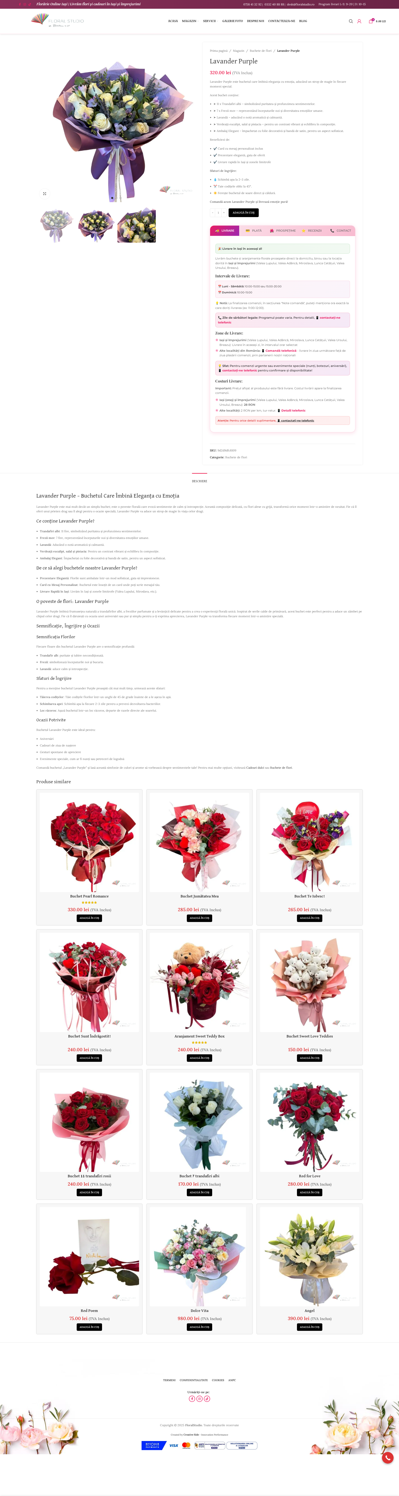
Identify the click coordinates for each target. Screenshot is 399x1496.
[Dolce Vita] (199, 1256)
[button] (89, 918)
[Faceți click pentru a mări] (44, 194)
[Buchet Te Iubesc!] (309, 842)
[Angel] (309, 1256)
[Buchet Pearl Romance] (89, 842)
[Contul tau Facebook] (19, 4)
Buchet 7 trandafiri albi (199, 1176)
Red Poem (89, 1311)
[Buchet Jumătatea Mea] (199, 842)
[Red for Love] (309, 1122)
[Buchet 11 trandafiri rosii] (89, 1122)
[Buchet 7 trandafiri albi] (199, 1122)
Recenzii (312, 231)
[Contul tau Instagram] (24, 4)
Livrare (224, 231)
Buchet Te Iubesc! (309, 896)
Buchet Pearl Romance (89, 896)
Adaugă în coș (244, 212)
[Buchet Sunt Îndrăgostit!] (89, 982)
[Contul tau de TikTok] (29, 4)
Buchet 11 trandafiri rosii (89, 1176)
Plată (254, 231)
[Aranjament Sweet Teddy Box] (199, 982)
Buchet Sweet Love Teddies (310, 1036)
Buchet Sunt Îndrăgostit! (89, 1036)
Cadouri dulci (255, 768)
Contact (340, 231)
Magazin (238, 51)
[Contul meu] (359, 21)
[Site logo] (57, 21)
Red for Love (309, 1176)
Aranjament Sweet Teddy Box (200, 1036)
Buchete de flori (261, 51)
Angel (310, 1311)
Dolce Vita (199, 1311)
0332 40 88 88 (274, 4)
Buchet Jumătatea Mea (200, 896)
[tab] (199, 479)
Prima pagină (219, 51)
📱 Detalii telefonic (291, 410)
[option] (112, 198)
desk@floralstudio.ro (300, 4)
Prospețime (283, 231)
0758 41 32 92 (252, 4)
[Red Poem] (89, 1256)
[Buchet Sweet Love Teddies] (309, 982)
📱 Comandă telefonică (279, 351)
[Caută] (351, 21)
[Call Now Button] (388, 1458)
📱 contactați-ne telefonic (238, 370)
